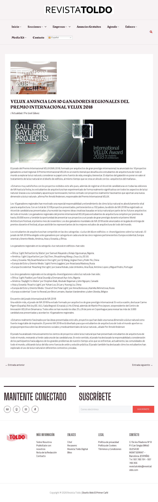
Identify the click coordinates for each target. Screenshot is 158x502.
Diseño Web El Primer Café (95, 492)
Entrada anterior (15, 365)
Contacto (38, 37)
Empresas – (60, 26)
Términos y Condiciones (109, 449)
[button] (44, 26)
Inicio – (16, 26)
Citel (69, 442)
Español (55, 37)
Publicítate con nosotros (43, 447)
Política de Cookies (107, 445)
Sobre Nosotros (44, 442)
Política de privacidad (108, 442)
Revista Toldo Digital (77, 449)
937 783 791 (139, 459)
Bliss (69, 452)
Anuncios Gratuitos (89, 26)
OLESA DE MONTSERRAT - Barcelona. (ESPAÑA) (139, 452)
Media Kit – (19, 37)
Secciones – (35, 26)
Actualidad (17, 113)
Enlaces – (131, 26)
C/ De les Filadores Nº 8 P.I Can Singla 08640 (140, 444)
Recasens (72, 445)
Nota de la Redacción (46, 452)
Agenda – (113, 26)
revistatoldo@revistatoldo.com (140, 468)
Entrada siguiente (142, 365)
